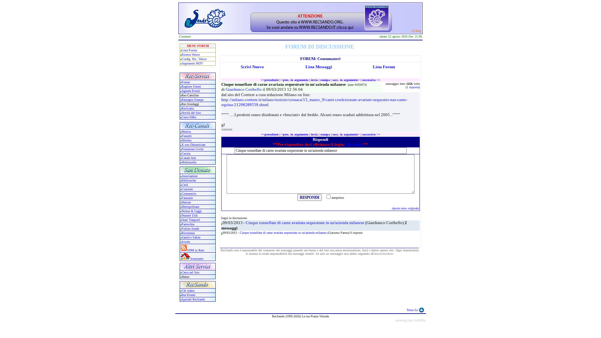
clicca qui (354, 144)
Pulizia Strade (190, 228)
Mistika (186, 140)
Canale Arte (189, 158)
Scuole (186, 241)
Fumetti (187, 136)
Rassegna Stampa (192, 99)
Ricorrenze (188, 233)
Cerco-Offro (189, 117)
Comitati (187, 189)
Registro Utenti (191, 86)
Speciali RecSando (193, 299)
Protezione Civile (192, 149)
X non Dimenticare (193, 144)
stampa (325, 80)
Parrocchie (188, 224)
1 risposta (413, 87)
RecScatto (188, 108)
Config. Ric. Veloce (194, 59)
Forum (186, 82)
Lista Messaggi (319, 66)
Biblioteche (189, 180)
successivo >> (371, 80)
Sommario (196, 258)
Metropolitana (190, 206)
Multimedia (189, 162)
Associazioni (190, 176)
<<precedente (270, 80)
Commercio (189, 193)
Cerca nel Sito (190, 272)
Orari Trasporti (191, 220)
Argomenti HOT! (192, 63)
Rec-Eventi (188, 295)
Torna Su (412, 310)
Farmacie (187, 198)
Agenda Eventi (191, 91)
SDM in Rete (195, 250)
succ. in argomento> (346, 80)
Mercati (186, 202)
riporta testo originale (405, 208)
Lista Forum (189, 50)
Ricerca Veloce (191, 54)
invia (314, 80)
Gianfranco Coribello (244, 89)
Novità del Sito (191, 113)
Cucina (186, 153)
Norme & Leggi (192, 211)
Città (185, 185)
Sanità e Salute (191, 237)
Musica (186, 131)
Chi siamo (188, 290)
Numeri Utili (190, 215)
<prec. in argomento (294, 80)
